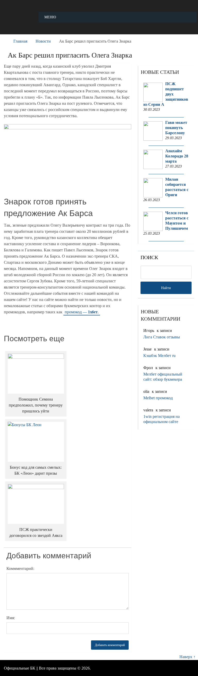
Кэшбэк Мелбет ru (159, 355)
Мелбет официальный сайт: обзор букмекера (162, 376)
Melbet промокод (158, 398)
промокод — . (82, 312)
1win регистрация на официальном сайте (161, 419)
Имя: (10, 618)
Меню (50, 17)
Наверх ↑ (187, 657)
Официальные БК (19, 668)
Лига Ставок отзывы (161, 337)
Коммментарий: (20, 568)
